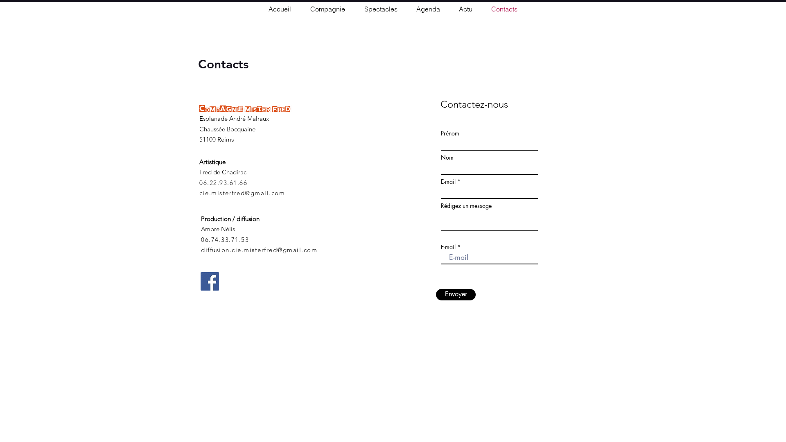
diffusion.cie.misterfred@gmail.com (259, 250)
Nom (447, 157)
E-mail (448, 182)
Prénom (450, 133)
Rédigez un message (466, 206)
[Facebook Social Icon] (210, 281)
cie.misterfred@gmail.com (242, 193)
